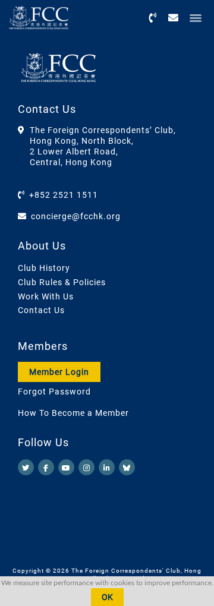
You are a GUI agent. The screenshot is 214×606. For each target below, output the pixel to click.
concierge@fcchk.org (76, 216)
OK (107, 597)
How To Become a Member (73, 413)
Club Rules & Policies (62, 282)
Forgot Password (54, 391)
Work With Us (46, 296)
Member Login (59, 372)
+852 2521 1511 (63, 195)
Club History (44, 268)
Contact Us (41, 310)
